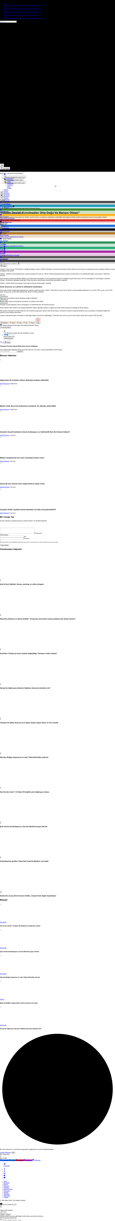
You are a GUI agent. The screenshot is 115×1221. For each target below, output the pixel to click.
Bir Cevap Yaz (7, 517)
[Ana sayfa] (5, 175)
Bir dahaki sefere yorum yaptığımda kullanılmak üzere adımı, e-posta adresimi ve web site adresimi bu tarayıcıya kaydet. (29, 542)
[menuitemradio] (15, 177)
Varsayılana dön (8, 338)
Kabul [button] (13, 1152)
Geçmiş (8, 1214)
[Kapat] (1, 198)
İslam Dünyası (4, 383)
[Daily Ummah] (57, 190)
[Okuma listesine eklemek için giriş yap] (0, 411)
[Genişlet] (1, 1212)
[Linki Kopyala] (18, 263)
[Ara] (1, 192)
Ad (25, 536)
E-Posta (27, 538)
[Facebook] (4, 1169)
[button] (1, 195)
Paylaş (8, 342)
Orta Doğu (3, 922)
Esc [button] (20, 1220)
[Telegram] (4, 1176)
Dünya (2, 999)
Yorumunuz (38, 533)
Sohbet (2, 1214)
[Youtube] (4, 1178)
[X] (4, 1171)
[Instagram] (4, 1174)
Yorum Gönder (4, 545)
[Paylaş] (4, 255)
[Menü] (2, 165)
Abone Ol (20, 351)
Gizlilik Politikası (5, 1152)
